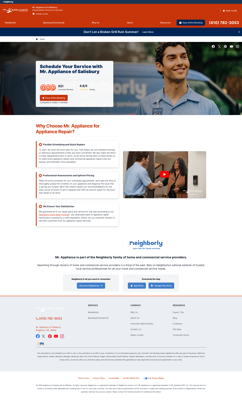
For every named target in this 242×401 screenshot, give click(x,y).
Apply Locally (136, 335)
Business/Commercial (98, 318)
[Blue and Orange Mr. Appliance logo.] (97, 245)
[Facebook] (213, 46)
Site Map (177, 329)
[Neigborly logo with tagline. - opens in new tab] (146, 245)
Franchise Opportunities (141, 323)
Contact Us (135, 329)
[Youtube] (231, 46)
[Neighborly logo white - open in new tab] (8, 2)
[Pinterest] (225, 46)
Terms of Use (83, 378)
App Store (138, 285)
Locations (177, 323)
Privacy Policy (99, 378)
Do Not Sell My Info (131, 378)
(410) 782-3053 (50, 318)
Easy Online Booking (55, 98)
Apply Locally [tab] (231, 10)
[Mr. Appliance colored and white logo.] (15, 10)
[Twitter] (219, 46)
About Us (134, 318)
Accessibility (114, 378)
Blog (175, 318)
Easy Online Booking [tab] (192, 22)
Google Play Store (163, 285)
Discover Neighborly (89, 285)
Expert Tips (178, 312)
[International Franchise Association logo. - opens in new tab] (40, 343)
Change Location (42, 14)
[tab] (10, 22)
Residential (93, 312)
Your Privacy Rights (156, 378)
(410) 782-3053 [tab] (224, 22)
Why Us (134, 312)
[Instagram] (237, 46)
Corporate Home (181, 335)
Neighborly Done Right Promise (54, 214)
